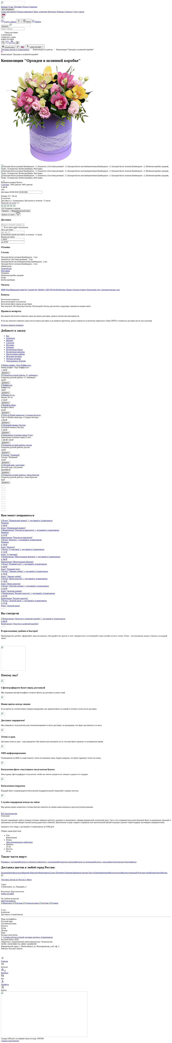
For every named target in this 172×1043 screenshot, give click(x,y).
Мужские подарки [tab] (14, 356)
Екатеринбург (7, 873)
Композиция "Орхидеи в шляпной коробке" (20, 622)
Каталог (4, 7)
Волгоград (17, 873)
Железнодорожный (129, 873)
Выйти (38, 22)
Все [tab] (7, 336)
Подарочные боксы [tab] (14, 349)
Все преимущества (9, 813)
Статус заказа (78, 12)
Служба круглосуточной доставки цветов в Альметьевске (28, 937)
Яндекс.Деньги (66, 290)
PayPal (56, 290)
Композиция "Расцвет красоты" (14, 597)
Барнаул (77, 873)
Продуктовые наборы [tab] (15, 354)
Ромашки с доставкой (10, 862)
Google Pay (33, 290)
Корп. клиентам (40, 12)
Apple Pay (23, 290)
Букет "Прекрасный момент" (13, 525)
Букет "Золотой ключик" (11, 590)
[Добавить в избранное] (18, 214)
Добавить (5, 373)
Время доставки (8, 237)
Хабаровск (69, 873)
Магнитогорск (114, 873)
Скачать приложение (10, 1041)
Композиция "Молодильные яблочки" (17, 560)
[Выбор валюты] (2, 17)
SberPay (41, 290)
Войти (28, 22)
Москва (164, 873)
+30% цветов (15, 185)
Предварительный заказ (20, 211)
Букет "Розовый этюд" (10, 568)
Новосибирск (44, 873)
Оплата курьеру (80, 290)
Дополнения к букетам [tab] (16, 361)
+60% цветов (26, 185)
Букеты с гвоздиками (49, 862)
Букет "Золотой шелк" (10, 604)
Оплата (25, 7)
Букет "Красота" (8, 544)
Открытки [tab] (10, 338)
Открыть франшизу (24, 12)
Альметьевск (9, 47)
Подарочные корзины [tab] (15, 352)
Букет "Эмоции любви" (11, 575)
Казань (153, 873)
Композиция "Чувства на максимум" (17, 535)
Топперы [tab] (10, 347)
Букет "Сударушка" (9, 553)
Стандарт (5, 185)
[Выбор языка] (3, 14)
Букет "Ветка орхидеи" (11, 582)
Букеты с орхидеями (103, 862)
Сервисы (68, 12)
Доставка (18, 7)
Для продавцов (8, 9)
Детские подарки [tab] (13, 359)
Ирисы (133, 862)
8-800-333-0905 (7, 894)
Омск (158, 873)
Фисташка (5, 271)
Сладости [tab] (10, 343)
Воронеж (104, 873)
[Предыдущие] (2, 164)
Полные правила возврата (12, 325)
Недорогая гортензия (67, 862)
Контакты (52, 12)
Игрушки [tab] (10, 345)
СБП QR (49, 290)
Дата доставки (7, 230)
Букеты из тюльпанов (85, 862)
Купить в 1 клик (8, 215)
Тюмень (97, 873)
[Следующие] (4, 180)
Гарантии (33, 7)
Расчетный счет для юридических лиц (103, 290)
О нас (10, 7)
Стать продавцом (8, 12)
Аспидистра (6, 268)
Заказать (5, 211)
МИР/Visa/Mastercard (10, 290)
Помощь (60, 12)
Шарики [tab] (9, 340)
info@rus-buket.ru (8, 901)
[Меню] (17, 42)
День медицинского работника (19, 842)
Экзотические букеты (121, 862)
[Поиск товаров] (3, 42)
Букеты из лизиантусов (30, 862)
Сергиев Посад (87, 873)
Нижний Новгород (30, 873)
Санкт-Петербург (57, 873)
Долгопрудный (143, 873)
